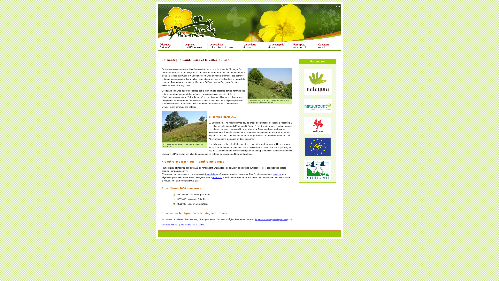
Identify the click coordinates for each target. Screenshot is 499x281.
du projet (249, 46)
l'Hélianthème (166, 46)
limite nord (217, 177)
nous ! (323, 46)
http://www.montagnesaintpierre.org (271, 219)
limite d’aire (210, 174)
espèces (277, 174)
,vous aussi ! (299, 46)
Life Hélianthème (193, 46)
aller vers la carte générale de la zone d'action (183, 224)
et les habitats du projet (221, 46)
